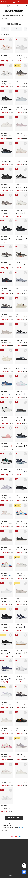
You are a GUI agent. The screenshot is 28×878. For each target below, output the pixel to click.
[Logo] (7, 5)
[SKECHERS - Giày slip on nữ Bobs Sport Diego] (21, 149)
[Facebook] (8, 836)
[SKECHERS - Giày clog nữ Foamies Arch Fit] (6, 795)
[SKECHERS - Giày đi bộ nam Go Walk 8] (21, 71)
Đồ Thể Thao (16, 29)
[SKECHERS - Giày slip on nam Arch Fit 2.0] (6, 200)
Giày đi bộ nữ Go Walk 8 (7, 653)
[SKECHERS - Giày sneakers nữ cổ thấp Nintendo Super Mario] (21, 511)
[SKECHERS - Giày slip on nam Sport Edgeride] (6, 614)
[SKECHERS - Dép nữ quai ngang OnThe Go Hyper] (6, 433)
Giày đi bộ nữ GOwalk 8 (7, 679)
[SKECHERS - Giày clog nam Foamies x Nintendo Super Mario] (21, 718)
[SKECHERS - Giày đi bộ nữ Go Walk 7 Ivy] (21, 123)
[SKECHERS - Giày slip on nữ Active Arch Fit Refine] (6, 330)
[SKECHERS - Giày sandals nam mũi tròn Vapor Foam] (21, 433)
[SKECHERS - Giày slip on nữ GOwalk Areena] (21, 381)
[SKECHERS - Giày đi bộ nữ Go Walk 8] (6, 640)
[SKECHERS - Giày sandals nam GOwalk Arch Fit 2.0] (21, 252)
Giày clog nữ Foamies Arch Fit (9, 808)
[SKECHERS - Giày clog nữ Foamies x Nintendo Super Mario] (21, 304)
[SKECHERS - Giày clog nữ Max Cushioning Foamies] (6, 356)
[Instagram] (12, 836)
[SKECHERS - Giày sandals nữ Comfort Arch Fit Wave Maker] (21, 226)
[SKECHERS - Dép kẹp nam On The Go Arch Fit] (21, 356)
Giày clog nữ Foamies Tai (7, 135)
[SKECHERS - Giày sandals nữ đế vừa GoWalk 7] (6, 226)
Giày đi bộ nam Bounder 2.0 (8, 549)
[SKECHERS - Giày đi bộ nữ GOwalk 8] (6, 666)
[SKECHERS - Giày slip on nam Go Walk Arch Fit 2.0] (6, 252)
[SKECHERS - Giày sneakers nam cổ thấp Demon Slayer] (6, 459)
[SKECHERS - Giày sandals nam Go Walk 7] (21, 330)
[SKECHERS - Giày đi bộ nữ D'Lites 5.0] (21, 200)
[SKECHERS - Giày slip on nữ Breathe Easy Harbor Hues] (21, 588)
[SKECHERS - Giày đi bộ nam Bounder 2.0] (6, 537)
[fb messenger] (24, 871)
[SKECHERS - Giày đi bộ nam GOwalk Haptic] (6, 278)
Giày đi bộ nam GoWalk (22, 187)
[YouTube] (16, 836)
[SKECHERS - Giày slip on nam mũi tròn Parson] (21, 407)
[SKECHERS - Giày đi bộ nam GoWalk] (21, 174)
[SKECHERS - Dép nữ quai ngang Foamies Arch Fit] (6, 588)
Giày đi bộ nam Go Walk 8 (8, 109)
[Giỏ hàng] (26, 5)
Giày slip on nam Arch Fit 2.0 (8, 213)
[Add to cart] (10, 39)
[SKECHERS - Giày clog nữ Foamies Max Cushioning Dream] (21, 45)
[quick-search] (24, 865)
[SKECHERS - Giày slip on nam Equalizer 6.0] (6, 718)
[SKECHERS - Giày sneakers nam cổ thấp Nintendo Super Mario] (6, 563)
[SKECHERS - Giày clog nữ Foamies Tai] (6, 123)
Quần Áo (5, 29)
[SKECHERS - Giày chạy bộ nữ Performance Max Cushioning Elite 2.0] (6, 770)
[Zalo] (20, 836)
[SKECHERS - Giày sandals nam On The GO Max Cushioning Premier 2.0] (6, 149)
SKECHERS (4, 55)
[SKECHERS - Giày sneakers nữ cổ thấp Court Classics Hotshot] (21, 640)
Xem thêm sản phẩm (14, 817)
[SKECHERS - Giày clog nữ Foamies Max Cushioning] (6, 45)
